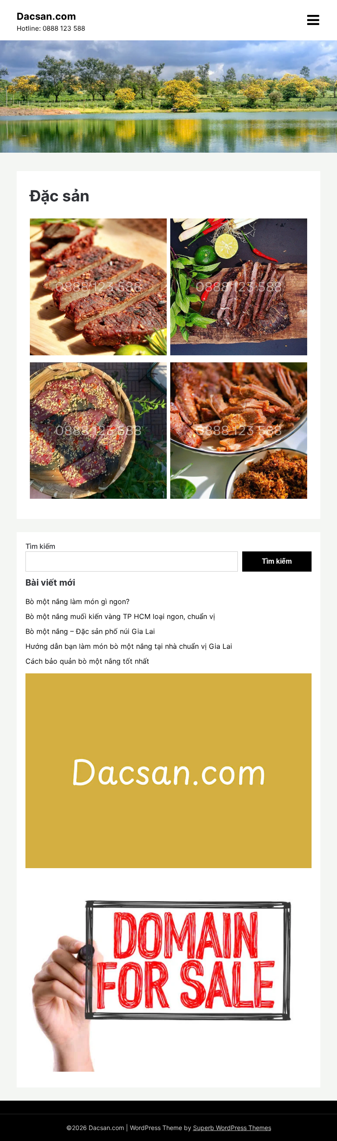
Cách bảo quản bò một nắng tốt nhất (87, 661)
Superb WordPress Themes (232, 1127)
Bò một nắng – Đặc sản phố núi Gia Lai (90, 631)
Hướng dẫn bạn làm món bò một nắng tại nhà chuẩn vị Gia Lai (128, 646)
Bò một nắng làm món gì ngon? (77, 601)
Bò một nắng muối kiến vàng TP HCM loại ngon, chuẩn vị (120, 616)
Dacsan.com (46, 16)
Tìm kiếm (40, 546)
